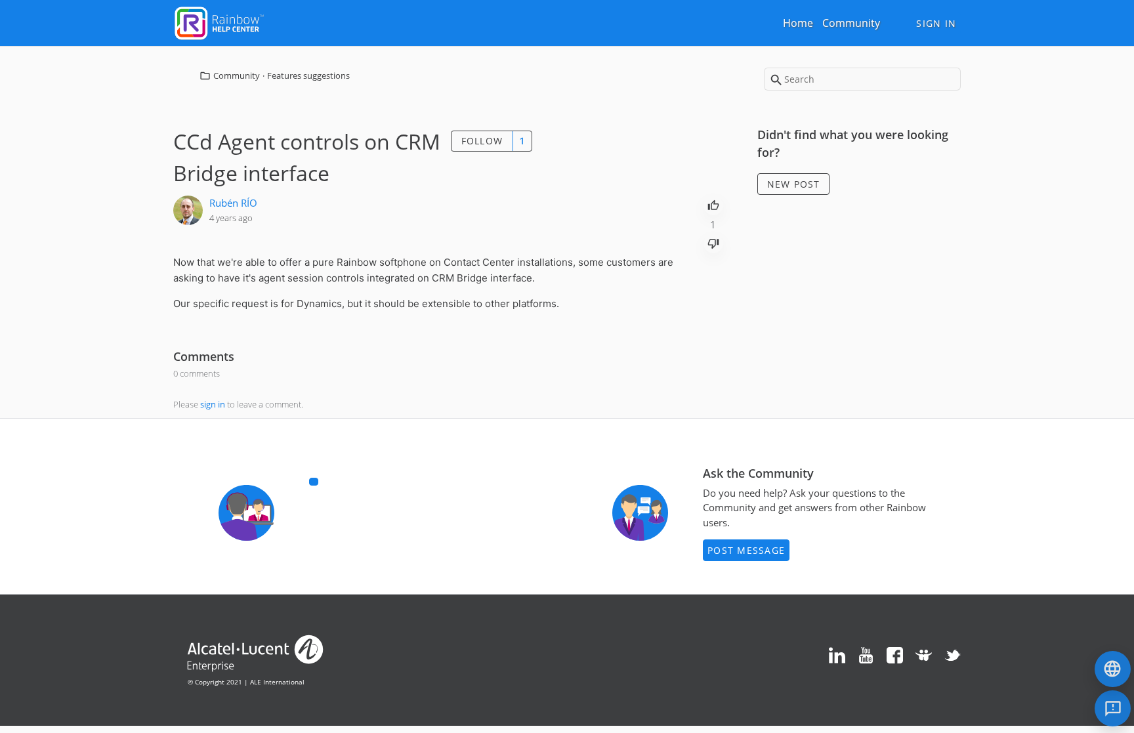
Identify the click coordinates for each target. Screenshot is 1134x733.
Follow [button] (482, 141)
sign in (212, 404)
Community (851, 23)
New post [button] (793, 184)
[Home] (219, 21)
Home (798, 23)
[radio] (713, 204)
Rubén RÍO (233, 202)
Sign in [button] (936, 23)
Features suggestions (308, 75)
